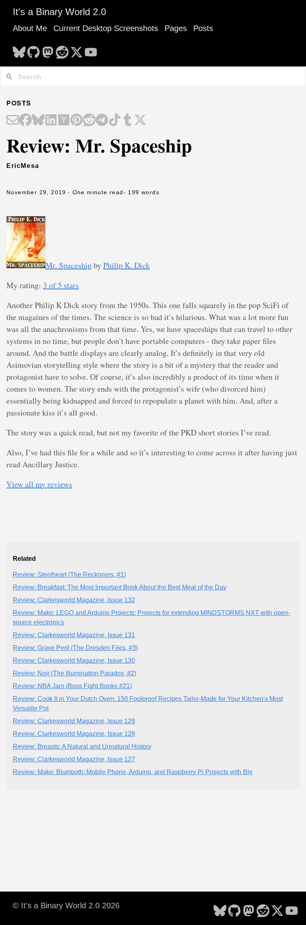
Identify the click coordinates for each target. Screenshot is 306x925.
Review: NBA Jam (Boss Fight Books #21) (72, 686)
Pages (176, 28)
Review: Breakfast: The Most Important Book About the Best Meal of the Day (119, 587)
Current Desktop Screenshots (105, 28)
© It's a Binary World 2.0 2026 (66, 905)
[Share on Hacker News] (63, 120)
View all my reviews (39, 484)
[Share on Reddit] (89, 120)
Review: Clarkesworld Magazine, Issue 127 (74, 759)
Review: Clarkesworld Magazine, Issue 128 (74, 733)
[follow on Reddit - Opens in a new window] (62, 49)
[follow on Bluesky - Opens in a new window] (19, 49)
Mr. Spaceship (68, 265)
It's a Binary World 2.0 (59, 11)
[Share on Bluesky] (38, 120)
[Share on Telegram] (102, 120)
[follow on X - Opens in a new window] (76, 49)
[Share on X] (140, 120)
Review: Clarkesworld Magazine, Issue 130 (74, 660)
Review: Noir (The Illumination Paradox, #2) (74, 673)
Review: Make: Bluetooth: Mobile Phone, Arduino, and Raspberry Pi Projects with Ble (133, 772)
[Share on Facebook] (25, 120)
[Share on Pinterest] (76, 120)
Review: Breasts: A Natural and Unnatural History (82, 746)
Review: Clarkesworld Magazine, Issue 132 (74, 600)
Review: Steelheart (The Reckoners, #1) (69, 574)
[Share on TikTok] (114, 120)
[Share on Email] (12, 120)
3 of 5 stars (61, 285)
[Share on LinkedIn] (51, 120)
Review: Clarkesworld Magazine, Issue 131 (74, 635)
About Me (30, 28)
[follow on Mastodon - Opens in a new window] (47, 49)
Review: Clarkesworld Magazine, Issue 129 (74, 721)
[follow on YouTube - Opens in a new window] (90, 49)
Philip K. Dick (126, 265)
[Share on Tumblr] (127, 120)
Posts (203, 28)
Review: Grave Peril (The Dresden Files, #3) (75, 647)
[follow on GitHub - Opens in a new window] (33, 49)
